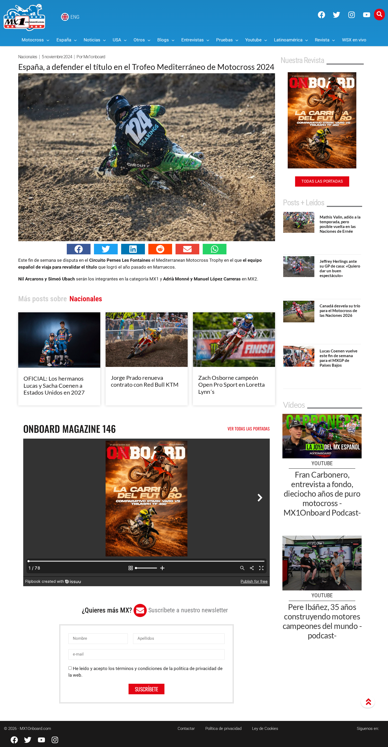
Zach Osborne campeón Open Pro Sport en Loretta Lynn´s (231, 384)
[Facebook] (321, 14)
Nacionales (27, 56)
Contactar (186, 728)
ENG (74, 17)
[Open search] (379, 14)
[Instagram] (351, 14)
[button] (79, 249)
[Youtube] (366, 14)
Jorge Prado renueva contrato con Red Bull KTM (144, 381)
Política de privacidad (223, 728)
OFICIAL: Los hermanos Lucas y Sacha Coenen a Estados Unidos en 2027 (54, 385)
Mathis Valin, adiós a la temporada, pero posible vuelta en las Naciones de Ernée (340, 224)
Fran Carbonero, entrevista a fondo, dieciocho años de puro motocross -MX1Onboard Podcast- (322, 493)
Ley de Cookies (265, 728)
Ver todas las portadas (249, 428)
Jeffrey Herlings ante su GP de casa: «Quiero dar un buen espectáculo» (340, 268)
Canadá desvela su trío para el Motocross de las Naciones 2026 (340, 310)
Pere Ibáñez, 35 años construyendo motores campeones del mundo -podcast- (322, 621)
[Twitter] (336, 14)
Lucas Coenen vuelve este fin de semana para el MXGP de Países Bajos (338, 357)
